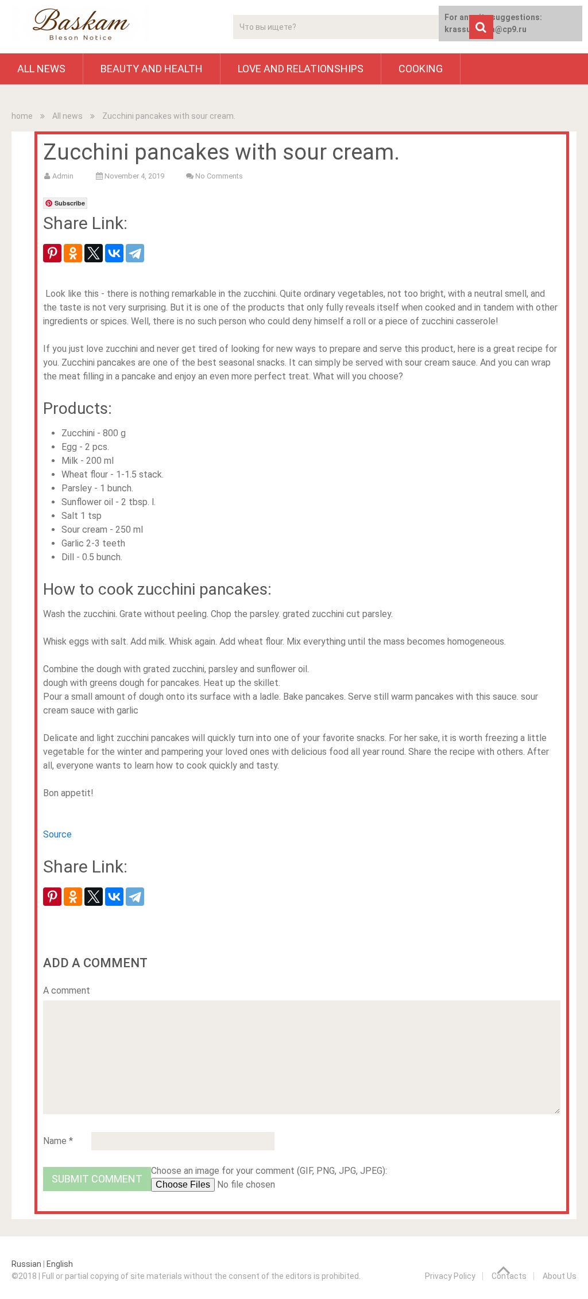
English (60, 1264)
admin (63, 176)
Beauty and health (151, 69)
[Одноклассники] (73, 253)
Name (58, 1140)
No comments (219, 176)
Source (57, 834)
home (22, 116)
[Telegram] (135, 253)
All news (41, 69)
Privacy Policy (450, 1276)
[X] (93, 253)
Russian (26, 1264)
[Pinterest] (52, 253)
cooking (421, 69)
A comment (66, 990)
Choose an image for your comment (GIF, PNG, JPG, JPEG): (269, 1170)
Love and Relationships (300, 69)
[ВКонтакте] (114, 253)
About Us (560, 1276)
